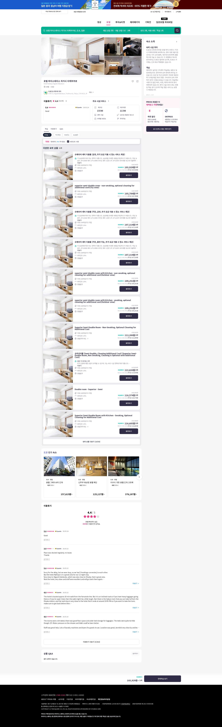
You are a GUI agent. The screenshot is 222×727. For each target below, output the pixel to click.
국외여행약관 (79, 699)
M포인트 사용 (74, 141)
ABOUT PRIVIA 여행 (48, 699)
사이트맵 (61, 699)
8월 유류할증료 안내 (80, 12)
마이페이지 (168, 12)
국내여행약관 (91, 699)
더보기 (79, 163)
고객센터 (178, 12)
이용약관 (70, 699)
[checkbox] (68, 141)
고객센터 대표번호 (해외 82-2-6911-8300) (62, 695)
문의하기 (135, 653)
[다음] (139, 477)
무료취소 (66, 135)
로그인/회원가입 (155, 12)
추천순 (46, 135)
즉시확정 (57, 135)
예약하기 (129, 175)
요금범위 (75, 135)
